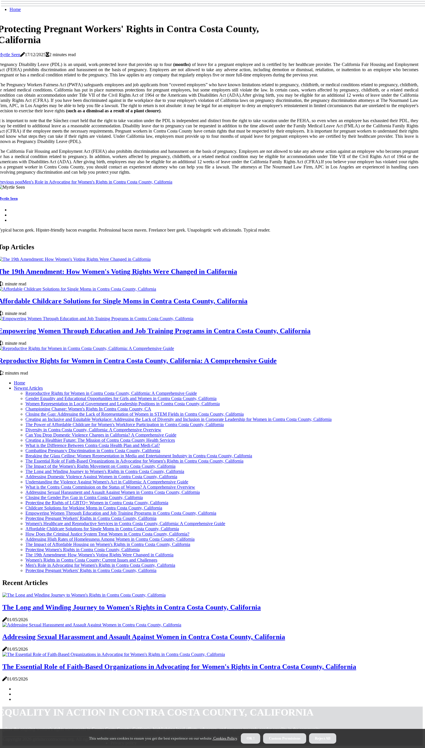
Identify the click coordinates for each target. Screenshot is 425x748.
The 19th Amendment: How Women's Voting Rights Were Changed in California (99, 554)
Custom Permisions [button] (284, 738)
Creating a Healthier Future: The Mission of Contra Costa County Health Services (100, 440)
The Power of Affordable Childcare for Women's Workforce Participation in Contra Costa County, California (124, 424)
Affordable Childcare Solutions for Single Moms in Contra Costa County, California (102, 528)
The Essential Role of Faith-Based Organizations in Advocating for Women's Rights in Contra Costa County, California (134, 461)
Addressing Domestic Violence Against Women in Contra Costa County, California (101, 476)
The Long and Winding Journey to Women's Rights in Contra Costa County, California (104, 471)
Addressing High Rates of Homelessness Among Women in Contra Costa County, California (110, 539)
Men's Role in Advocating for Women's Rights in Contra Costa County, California (100, 565)
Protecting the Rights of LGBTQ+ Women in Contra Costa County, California (96, 502)
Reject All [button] (322, 738)
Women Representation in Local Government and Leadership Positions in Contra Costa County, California (122, 403)
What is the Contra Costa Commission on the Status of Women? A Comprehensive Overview (110, 487)
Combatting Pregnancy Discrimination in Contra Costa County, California (92, 450)
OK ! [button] (250, 738)
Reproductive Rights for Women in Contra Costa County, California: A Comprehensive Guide (111, 393)
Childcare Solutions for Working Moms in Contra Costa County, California (93, 507)
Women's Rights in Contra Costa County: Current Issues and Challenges (91, 560)
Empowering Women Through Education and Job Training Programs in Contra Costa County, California (120, 513)
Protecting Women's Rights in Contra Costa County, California (82, 549)
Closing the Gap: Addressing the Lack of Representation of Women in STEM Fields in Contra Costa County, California (134, 414)
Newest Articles (28, 388)
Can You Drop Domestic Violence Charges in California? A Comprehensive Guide (100, 434)
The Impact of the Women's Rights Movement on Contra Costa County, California (100, 466)
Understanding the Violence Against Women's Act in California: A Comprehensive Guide (106, 481)
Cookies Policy (224, 738)
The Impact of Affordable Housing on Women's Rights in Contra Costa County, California (107, 544)
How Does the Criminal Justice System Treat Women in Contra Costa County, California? (107, 533)
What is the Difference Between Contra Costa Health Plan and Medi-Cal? (92, 445)
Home (15, 9)
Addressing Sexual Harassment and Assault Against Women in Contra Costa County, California (112, 492)
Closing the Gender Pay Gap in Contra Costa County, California (84, 497)
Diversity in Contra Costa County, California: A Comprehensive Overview (93, 429)
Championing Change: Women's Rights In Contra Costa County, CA (88, 408)
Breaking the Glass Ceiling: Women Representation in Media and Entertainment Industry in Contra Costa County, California (138, 455)
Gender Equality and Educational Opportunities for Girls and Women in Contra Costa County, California (121, 398)
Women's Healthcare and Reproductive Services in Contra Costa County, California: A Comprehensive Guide (125, 523)
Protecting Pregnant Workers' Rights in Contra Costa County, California (90, 518)
